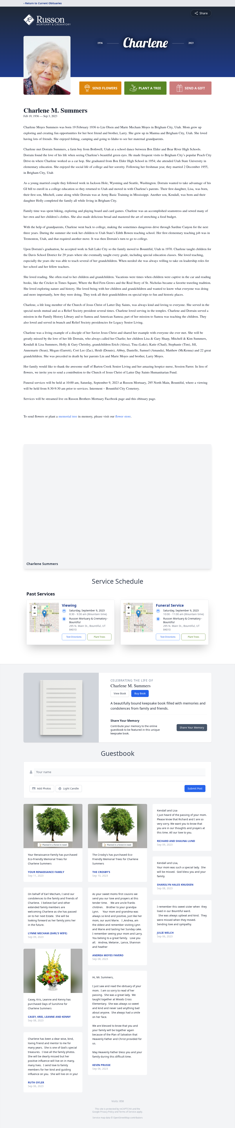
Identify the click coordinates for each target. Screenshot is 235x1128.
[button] (44, 613)
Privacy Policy (107, 1111)
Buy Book (140, 693)
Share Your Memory (192, 727)
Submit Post (195, 788)
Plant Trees (99, 636)
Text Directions (74, 636)
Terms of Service (127, 1111)
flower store (123, 416)
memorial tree (68, 416)
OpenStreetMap (121, 1117)
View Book (120, 693)
